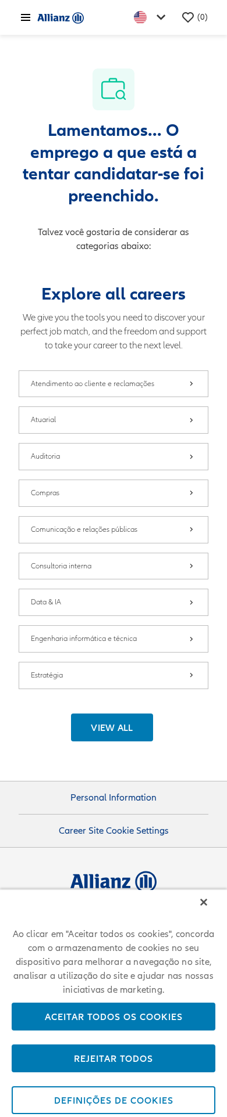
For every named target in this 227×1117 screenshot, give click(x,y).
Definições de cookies (113, 1100)
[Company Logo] (60, 17)
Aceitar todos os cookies (114, 1016)
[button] (112, 727)
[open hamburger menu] (26, 17)
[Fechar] (203, 902)
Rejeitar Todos (113, 1058)
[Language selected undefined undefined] (152, 17)
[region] (113, 1003)
